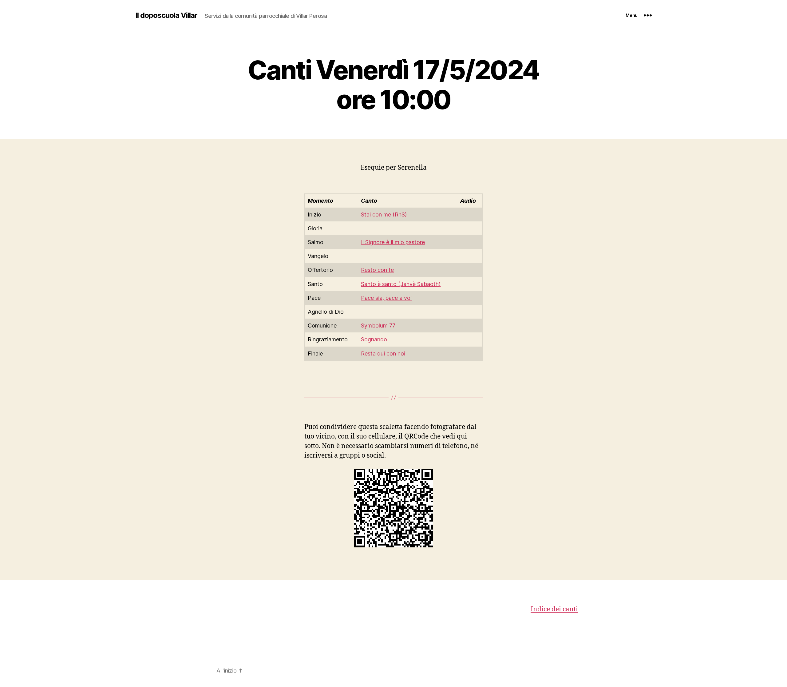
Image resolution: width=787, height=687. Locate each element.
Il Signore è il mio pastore (393, 242)
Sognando (374, 339)
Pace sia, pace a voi (386, 298)
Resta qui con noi (383, 353)
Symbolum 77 (378, 325)
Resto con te (377, 270)
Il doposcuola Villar (166, 15)
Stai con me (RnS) (384, 214)
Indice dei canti (554, 609)
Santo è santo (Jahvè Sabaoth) (401, 284)
